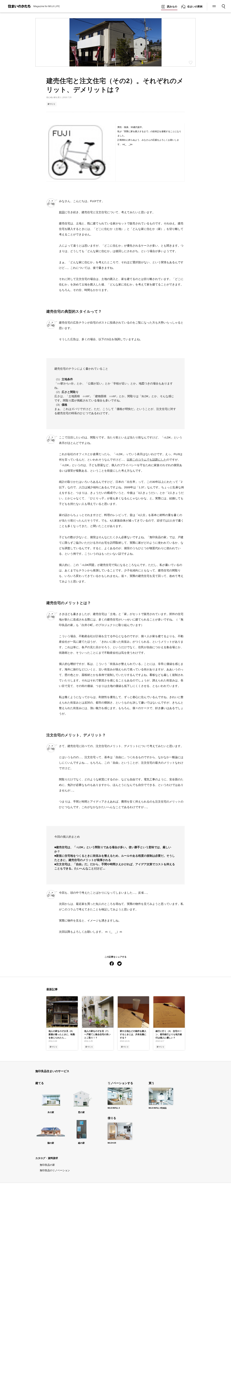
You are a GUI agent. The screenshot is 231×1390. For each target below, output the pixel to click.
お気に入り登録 (190, 62)
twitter (119, 963)
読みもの (172, 6)
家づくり (51, 104)
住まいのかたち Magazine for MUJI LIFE (30, 6)
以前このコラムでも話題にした (146, 459)
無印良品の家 (47, 1165)
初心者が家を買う (53, 97)
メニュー (213, 6)
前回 (62, 212)
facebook (112, 963)
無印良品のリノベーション (55, 1170)
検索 (223, 5)
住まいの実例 (194, 6)
